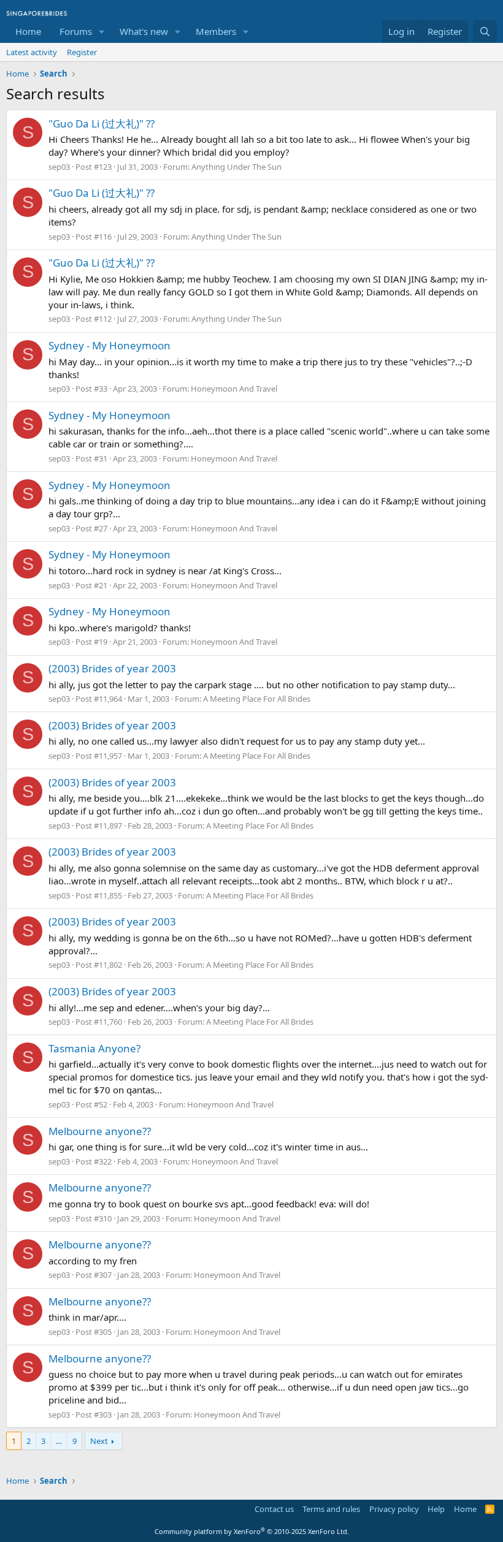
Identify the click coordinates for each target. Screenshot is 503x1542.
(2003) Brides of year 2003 (112, 668)
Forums (76, 31)
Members (216, 31)
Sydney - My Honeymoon (109, 345)
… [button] (59, 1440)
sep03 (59, 166)
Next (99, 1440)
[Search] (485, 31)
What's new (144, 31)
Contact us (274, 1508)
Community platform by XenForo (252, 1531)
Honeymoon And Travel (234, 388)
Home (28, 31)
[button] (101, 31)
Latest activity (31, 52)
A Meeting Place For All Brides (256, 698)
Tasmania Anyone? (94, 1048)
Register (82, 52)
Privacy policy (394, 1508)
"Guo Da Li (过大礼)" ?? (101, 123)
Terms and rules (331, 1508)
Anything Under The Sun (236, 166)
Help (436, 1508)
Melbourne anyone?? (99, 1131)
